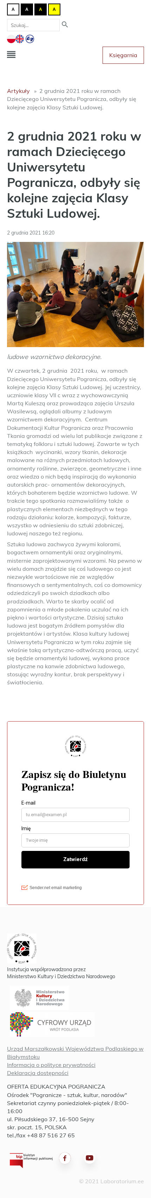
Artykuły (18, 90)
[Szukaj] (65, 25)
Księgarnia (123, 55)
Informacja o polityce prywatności (51, 1064)
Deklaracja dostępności (37, 1072)
